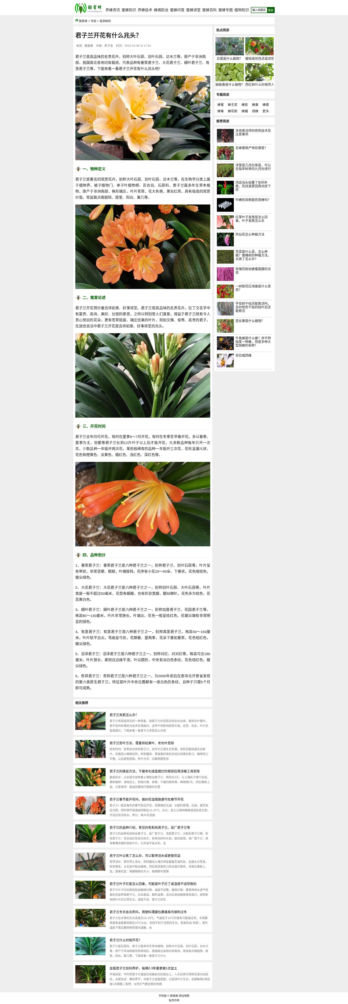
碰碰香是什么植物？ (229, 84)
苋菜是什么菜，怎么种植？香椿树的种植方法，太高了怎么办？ (253, 255)
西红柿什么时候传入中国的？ (266, 84)
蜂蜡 (265, 104)
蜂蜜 (220, 104)
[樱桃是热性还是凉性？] (259, 54)
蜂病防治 (161, 10)
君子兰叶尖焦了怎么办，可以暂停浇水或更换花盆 (145, 855)
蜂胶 (244, 104)
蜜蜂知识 (129, 10)
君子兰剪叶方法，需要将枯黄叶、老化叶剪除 (142, 743)
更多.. (266, 111)
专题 (93, 21)
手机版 (163, 995)
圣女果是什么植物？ (249, 321)
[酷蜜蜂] (88, 14)
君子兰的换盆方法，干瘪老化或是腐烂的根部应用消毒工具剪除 (155, 771)
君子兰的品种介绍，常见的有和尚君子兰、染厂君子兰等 (150, 827)
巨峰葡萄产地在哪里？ (251, 148)
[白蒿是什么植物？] (229, 54)
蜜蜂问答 (177, 10)
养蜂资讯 (113, 10)
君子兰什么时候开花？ (126, 940)
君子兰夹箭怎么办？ (124, 715)
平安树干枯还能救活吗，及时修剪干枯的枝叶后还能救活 (253, 307)
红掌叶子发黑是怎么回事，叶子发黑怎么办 (251, 218)
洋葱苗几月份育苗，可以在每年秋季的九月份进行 (253, 167)
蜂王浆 (232, 104)
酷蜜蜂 (83, 21)
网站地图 (184, 995)
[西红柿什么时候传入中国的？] (259, 80)
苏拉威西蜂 (243, 355)
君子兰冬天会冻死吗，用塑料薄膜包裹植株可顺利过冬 (148, 912)
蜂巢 (255, 104)
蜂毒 (220, 111)
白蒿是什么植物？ (229, 58)
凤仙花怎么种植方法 (249, 234)
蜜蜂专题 (225, 10)
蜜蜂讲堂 (193, 10)
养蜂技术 (145, 10)
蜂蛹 (244, 111)
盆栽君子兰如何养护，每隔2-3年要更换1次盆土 (143, 968)
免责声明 (174, 1000)
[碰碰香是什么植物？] (229, 80)
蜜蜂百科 (209, 10)
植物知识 (241, 10)
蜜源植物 (105, 21)
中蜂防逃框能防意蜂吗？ (253, 199)
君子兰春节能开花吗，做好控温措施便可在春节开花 (147, 799)
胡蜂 (255, 111)
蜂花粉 (232, 111)
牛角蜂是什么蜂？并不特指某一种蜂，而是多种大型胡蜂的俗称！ (253, 341)
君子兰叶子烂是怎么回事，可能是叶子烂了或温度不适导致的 (153, 884)
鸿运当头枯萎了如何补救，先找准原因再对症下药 (253, 186)
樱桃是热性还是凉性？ (261, 58)
